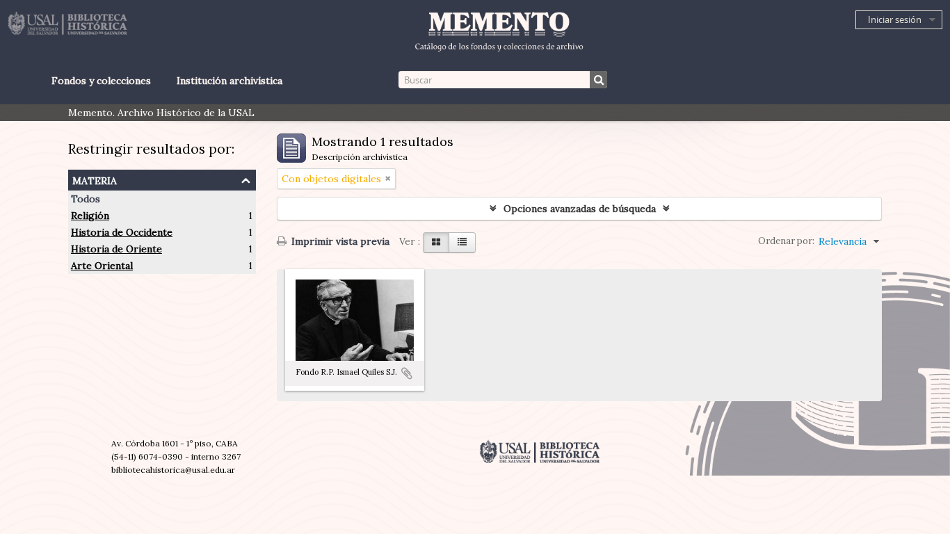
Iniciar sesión (894, 19)
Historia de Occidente (121, 232)
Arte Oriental (102, 265)
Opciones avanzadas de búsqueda (580, 208)
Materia (94, 179)
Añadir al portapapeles (407, 373)
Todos (85, 199)
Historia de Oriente (116, 249)
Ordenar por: (786, 241)
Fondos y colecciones (100, 80)
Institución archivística (229, 80)
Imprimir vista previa (339, 241)
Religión (90, 215)
